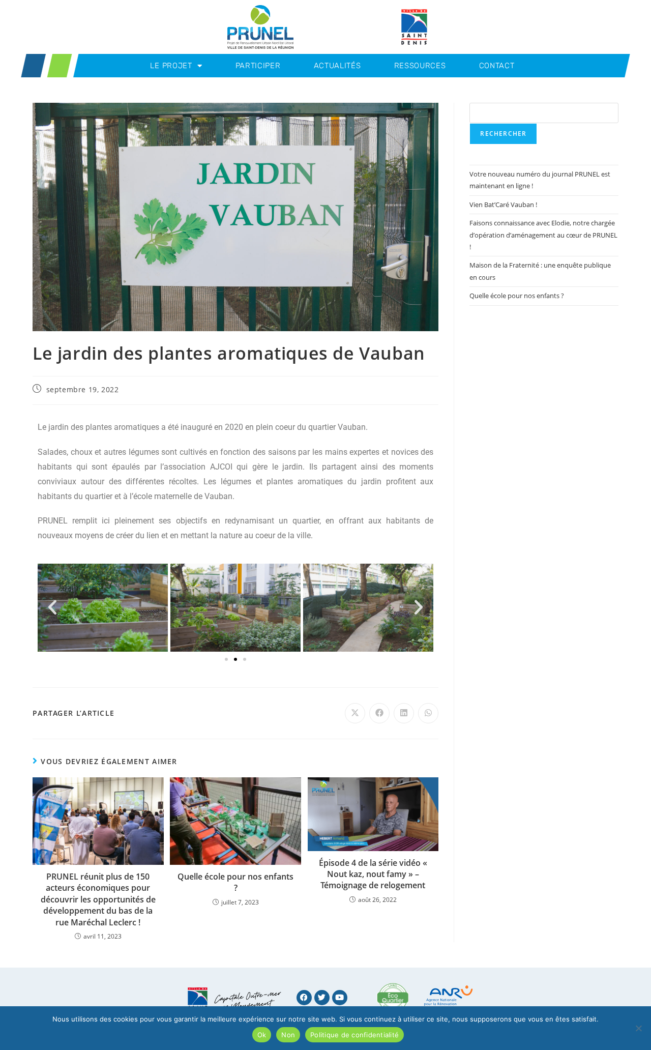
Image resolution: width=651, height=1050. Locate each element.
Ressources (420, 65)
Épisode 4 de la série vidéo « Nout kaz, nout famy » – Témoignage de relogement (373, 874)
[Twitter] (322, 997)
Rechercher (503, 133)
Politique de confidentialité (354, 1035)
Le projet (171, 65)
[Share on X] (355, 713)
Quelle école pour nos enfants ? (235, 882)
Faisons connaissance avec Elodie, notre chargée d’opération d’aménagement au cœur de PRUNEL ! (543, 234)
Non (288, 1035)
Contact (497, 65)
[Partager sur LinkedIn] (404, 713)
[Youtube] (339, 997)
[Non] (638, 1028)
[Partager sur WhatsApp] (428, 713)
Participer (258, 65)
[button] (52, 607)
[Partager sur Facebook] (379, 713)
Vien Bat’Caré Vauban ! (503, 204)
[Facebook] (304, 997)
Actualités (337, 65)
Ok (262, 1035)
